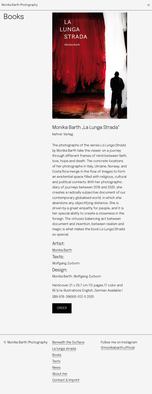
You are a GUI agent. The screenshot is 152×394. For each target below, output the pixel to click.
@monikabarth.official (117, 347)
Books (56, 355)
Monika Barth (62, 250)
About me (59, 374)
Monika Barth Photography (20, 5)
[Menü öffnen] (148, 5)
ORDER (62, 308)
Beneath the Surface (68, 342)
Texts (56, 361)
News (56, 367)
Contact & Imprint (65, 380)
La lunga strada (64, 348)
